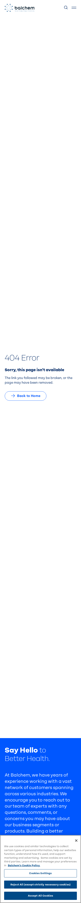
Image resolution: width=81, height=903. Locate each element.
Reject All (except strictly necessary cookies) (40, 884)
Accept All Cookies (40, 895)
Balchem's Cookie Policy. (24, 865)
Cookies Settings (40, 873)
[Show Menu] (74, 7)
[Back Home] (20, 8)
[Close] (76, 840)
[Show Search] (66, 7)
